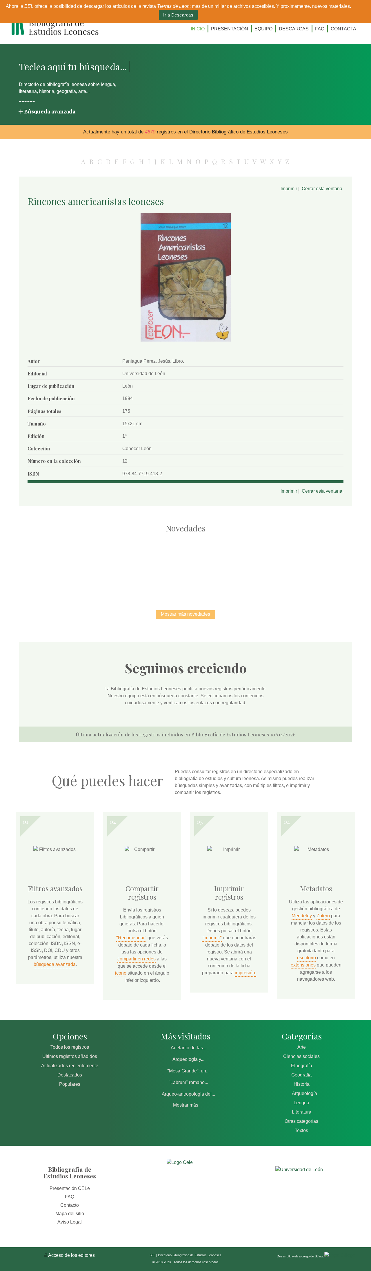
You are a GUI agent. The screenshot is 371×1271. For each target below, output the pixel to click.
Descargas (294, 28)
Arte (301, 1047)
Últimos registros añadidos (69, 1056)
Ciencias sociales (301, 1056)
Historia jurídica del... (185, 565)
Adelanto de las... (188, 1047)
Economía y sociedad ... (307, 565)
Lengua (301, 1102)
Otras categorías (301, 1121)
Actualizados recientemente (69, 1065)
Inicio (198, 28)
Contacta (343, 28)
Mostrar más (185, 1105)
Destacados (69, 1074)
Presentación (229, 28)
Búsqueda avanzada (49, 111)
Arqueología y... (188, 1059)
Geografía (301, 1074)
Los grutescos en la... (125, 565)
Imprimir (289, 188)
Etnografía (301, 1065)
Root (74, 576)
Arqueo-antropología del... (188, 1094)
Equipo (263, 28)
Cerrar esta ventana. (322, 188)
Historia (302, 1084)
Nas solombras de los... (246, 565)
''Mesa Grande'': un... (188, 1070)
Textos (301, 1130)
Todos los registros (69, 1047)
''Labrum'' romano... (188, 1082)
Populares (69, 1084)
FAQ (319, 28)
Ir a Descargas (178, 14)
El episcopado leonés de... (64, 565)
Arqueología (304, 1093)
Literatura (301, 1111)
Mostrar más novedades (185, 614)
